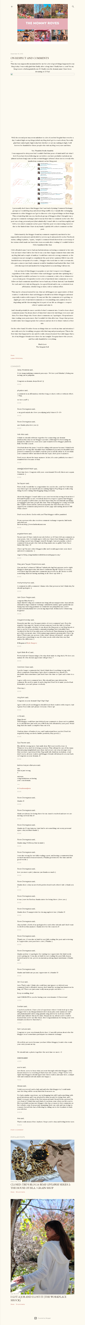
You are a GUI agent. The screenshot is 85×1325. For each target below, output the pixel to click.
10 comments (20, 1304)
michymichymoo (23, 583)
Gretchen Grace (23, 667)
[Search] (73, 6)
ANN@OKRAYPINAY (25, 469)
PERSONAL (19, 358)
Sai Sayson (21, 483)
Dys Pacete (21, 743)
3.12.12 (19, 384)
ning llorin (21, 697)
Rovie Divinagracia (24, 409)
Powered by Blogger (44, 1318)
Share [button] (12, 355)
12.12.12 (19, 1125)
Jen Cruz (20, 982)
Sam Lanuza (22, 1029)
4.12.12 (19, 1000)
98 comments (20, 1192)
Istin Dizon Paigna (24, 597)
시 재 (19, 716)
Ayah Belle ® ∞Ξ (23, 652)
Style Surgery (32, 643)
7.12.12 (19, 1080)
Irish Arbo (21, 434)
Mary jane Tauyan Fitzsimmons (29, 564)
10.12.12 (19, 1112)
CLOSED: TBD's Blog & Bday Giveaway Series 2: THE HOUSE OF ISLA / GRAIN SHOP (41, 1186)
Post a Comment (17, 1130)
